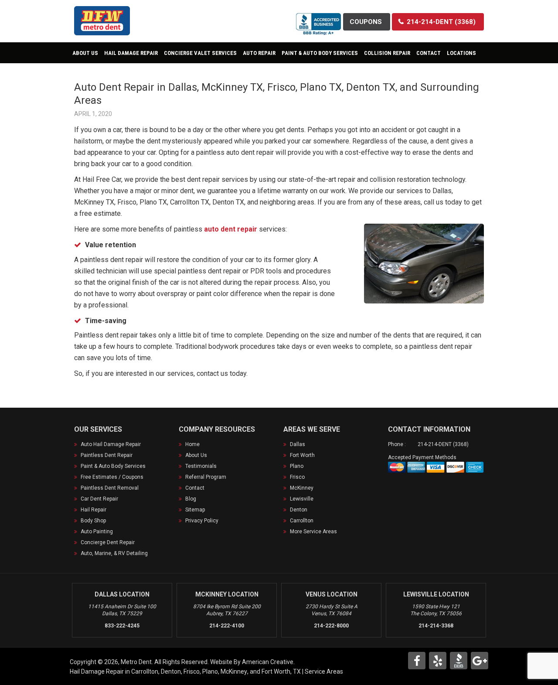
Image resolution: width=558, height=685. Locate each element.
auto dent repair (230, 229)
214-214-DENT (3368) (443, 444)
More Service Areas (313, 531)
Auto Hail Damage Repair (111, 444)
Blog (190, 499)
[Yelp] (437, 660)
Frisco (297, 477)
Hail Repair (93, 510)
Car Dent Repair (99, 499)
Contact (194, 488)
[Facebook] (416, 660)
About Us (196, 455)
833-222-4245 (122, 626)
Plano (296, 466)
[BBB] (458, 660)
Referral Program (205, 477)
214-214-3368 (435, 626)
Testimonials (201, 466)
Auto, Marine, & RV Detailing (114, 553)
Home (192, 444)
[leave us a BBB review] (318, 18)
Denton (298, 510)
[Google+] (479, 660)
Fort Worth (302, 455)
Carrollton (301, 521)
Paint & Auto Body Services (113, 466)
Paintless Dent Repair (107, 455)
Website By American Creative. (252, 661)
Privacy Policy (201, 521)
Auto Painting (97, 531)
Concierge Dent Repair (108, 542)
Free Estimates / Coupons (112, 477)
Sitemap (195, 510)
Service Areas (324, 671)
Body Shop (93, 521)
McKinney (301, 488)
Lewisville (301, 499)
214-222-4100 (226, 626)
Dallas (297, 444)
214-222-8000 (331, 626)
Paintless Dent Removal (110, 488)
